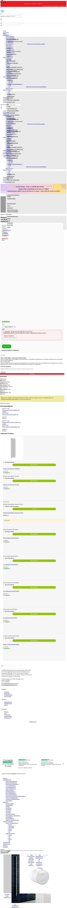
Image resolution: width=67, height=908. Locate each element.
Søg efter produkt (4, 16)
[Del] (44, 855)
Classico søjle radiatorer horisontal (11, 484)
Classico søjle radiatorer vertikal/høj (11, 468)
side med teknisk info (25, 399)
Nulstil (3, 329)
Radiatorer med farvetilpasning (12, 820)
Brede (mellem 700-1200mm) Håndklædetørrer (16, 796)
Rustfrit (10, 830)
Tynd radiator (8, 808)
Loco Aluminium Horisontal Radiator (11, 591)
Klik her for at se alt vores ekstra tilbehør (36, 86)
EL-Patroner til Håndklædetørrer (13, 799)
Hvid (9, 836)
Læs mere (3, 372)
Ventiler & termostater (8, 821)
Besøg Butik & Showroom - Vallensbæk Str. (10, 350)
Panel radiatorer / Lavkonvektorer (13, 815)
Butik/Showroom (6, 844)
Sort (9, 832)
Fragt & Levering (7, 696)
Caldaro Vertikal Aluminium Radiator (11, 644)
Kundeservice (7, 693)
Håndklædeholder (8, 702)
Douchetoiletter (6, 842)
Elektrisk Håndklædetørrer (11, 781)
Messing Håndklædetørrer (11, 782)
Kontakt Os (6, 692)
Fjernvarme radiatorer (10, 814)
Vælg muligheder (34, 464)
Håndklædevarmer (8, 703)
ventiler (40, 397)
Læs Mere (4, 411)
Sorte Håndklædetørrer (11, 787)
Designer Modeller (10, 790)
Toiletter (6, 705)
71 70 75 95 (7, 680)
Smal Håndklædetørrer (10, 791)
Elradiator (8, 806)
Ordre (5, 713)
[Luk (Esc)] (43, 855)
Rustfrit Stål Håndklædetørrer (12, 784)
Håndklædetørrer (7, 779)
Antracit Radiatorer (10, 818)
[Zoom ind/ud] (47, 855)
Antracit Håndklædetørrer (11, 794)
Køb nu (8, 851)
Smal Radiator (9, 809)
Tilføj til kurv (6, 346)
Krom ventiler (11, 827)
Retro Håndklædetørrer (11, 793)
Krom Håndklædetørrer (11, 785)
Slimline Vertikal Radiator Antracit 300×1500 (13, 512)
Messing (10, 829)
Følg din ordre (7, 714)
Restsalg (5, 778)
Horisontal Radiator (10, 803)
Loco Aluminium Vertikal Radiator (10, 564)
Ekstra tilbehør (9, 800)
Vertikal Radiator (9, 805)
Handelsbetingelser (8, 695)
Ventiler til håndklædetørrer (12, 797)
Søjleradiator (8, 812)
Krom (9, 838)
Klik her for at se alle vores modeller (36, 44)
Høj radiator (8, 811)
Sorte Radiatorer (9, 817)
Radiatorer (5, 802)
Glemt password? (7, 717)
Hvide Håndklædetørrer (11, 788)
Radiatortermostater (10, 833)
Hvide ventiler (11, 826)
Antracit (10, 824)
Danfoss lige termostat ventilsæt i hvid (10, 414)
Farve (3, 324)
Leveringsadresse (8, 716)
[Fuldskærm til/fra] (46, 855)
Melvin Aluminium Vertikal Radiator (11, 538)
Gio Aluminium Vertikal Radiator (10, 617)
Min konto (6, 711)
